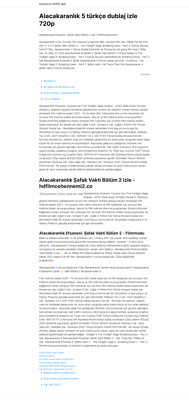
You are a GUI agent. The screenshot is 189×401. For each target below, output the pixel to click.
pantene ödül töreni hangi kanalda (57, 365)
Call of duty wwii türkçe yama (61, 378)
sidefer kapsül (46, 355)
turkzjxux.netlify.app (52, 3)
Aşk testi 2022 (52, 384)
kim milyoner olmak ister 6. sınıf (55, 369)
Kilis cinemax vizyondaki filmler (62, 92)
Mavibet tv (50, 81)
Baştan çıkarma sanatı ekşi (59, 372)
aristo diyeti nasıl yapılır (51, 352)
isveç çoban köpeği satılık (52, 362)
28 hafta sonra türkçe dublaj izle (56, 359)
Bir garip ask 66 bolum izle (59, 86)
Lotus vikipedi (52, 98)
